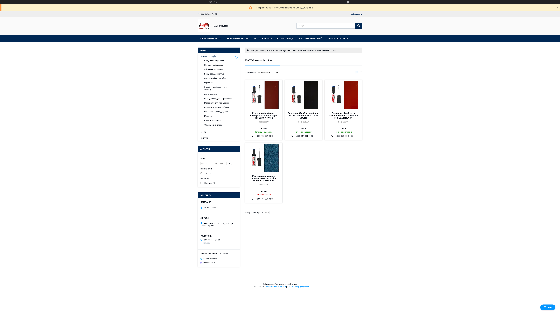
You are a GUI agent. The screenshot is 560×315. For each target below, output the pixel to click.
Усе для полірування (213, 65)
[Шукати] (358, 26)
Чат (550, 307)
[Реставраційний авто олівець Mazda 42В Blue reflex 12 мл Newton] (263, 157)
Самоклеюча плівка (213, 125)
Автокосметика (263, 38)
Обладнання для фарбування (218, 98)
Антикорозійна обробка (215, 78)
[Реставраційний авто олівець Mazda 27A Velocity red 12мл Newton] (343, 94)
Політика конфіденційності (298, 287)
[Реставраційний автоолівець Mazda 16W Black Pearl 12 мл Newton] (303, 94)
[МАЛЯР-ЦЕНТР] (204, 31)
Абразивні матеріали (213, 69)
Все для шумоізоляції (214, 74)
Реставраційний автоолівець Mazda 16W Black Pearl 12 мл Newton (303, 115)
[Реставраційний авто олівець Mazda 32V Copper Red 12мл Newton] (263, 94)
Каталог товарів (208, 56)
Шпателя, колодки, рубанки (216, 107)
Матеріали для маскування (216, 103)
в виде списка (361, 73)
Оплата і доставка (337, 38)
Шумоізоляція (285, 38)
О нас (203, 132)
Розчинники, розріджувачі (216, 112)
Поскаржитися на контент (275, 287)
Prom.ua (293, 284)
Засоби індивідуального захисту (215, 88)
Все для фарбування (281, 50)
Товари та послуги (259, 50)
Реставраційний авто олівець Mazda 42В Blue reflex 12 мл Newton (263, 178)
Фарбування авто (210, 38)
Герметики (209, 83)
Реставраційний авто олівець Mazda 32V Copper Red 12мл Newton (264, 115)
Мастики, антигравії (310, 38)
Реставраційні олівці (303, 50)
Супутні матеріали (212, 120)
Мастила (208, 116)
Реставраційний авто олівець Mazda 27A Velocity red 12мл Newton (343, 115)
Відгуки (204, 138)
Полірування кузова (237, 38)
